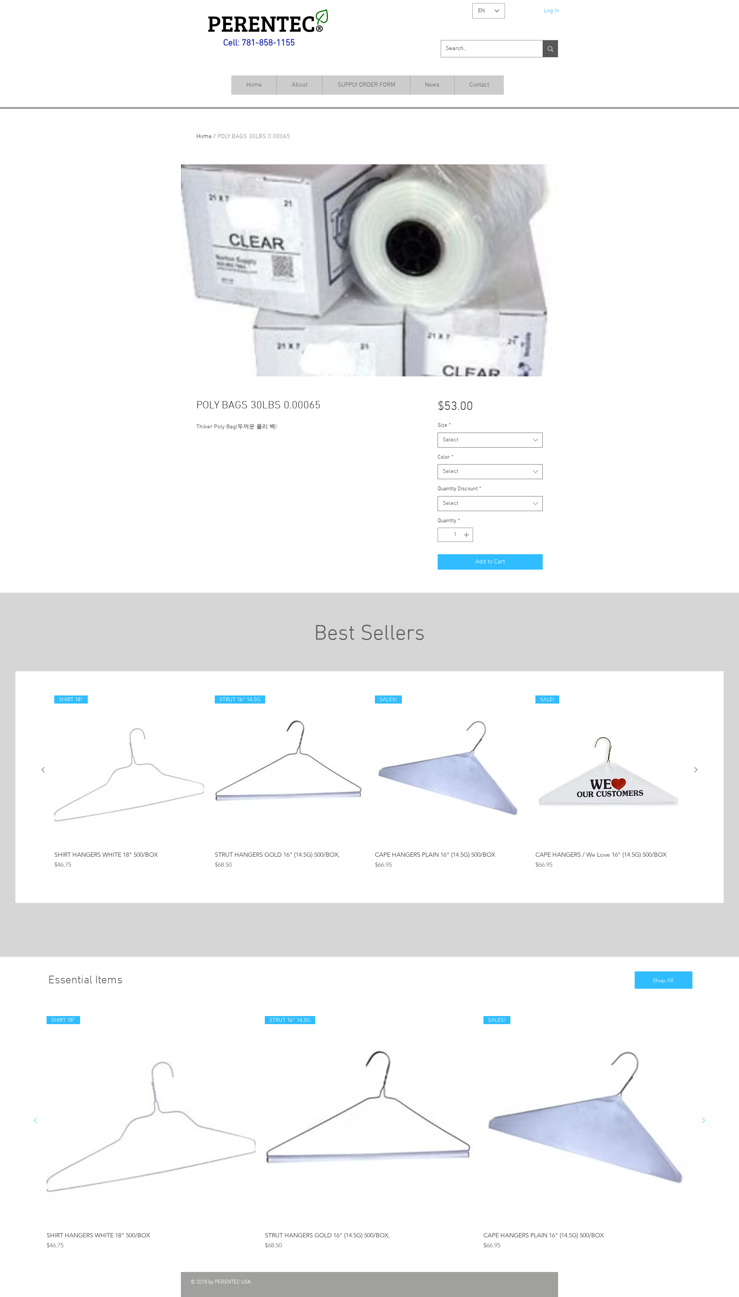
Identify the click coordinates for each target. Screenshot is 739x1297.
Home (204, 136)
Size (444, 425)
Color (445, 457)
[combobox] (490, 440)
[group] (369, 786)
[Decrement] (443, 535)
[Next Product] (696, 769)
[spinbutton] (455, 535)
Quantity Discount (459, 489)
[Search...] (550, 48)
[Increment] (467, 535)
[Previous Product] (43, 769)
